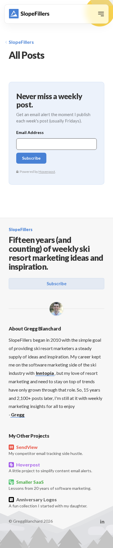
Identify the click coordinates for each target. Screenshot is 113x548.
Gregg (17, 414)
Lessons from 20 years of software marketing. (50, 485)
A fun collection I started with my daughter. (48, 502)
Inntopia (45, 373)
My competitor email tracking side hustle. (46, 450)
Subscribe (57, 283)
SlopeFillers (21, 42)
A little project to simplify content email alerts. (50, 467)
